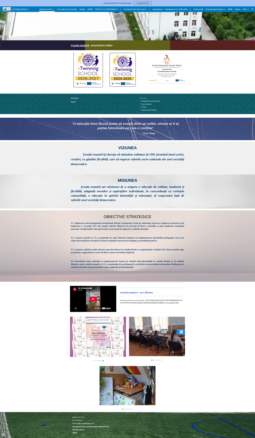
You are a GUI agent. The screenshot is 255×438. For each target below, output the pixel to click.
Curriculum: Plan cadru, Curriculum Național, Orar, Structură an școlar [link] (136, 9)
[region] (127, 3)
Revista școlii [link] (198, 9)
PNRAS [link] (90, 9)
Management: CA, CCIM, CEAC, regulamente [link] (177, 9)
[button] (252, 9)
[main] (127, 45)
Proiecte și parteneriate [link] (214, 9)
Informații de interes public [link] (67, 9)
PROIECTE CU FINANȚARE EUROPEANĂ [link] (107, 9)
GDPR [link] (230, 9)
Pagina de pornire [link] (45, 9)
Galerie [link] (237, 9)
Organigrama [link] (157, 9)
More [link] (245, 9)
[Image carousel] (98, 339)
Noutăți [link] (82, 9)
